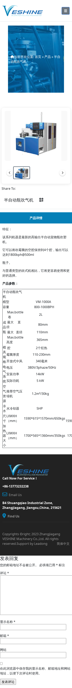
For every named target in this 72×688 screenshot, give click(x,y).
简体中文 (63, 543)
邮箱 (4, 635)
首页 (38, 57)
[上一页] (10, 173)
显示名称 (7, 621)
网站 (3, 649)
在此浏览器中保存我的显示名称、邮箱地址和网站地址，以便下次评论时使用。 (35, 670)
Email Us (14, 495)
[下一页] (62, 173)
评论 (4, 573)
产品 (47, 57)
